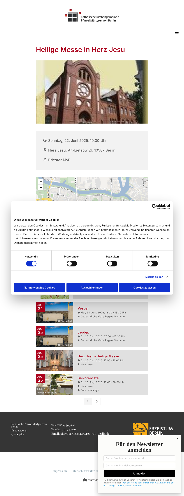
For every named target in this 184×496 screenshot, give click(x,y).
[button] (92, 34)
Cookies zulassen (145, 287)
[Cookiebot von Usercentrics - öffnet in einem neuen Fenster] (154, 206)
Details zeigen (154, 276)
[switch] (72, 263)
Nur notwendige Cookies (39, 287)
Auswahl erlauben (92, 287)
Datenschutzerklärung (85, 471)
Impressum (59, 471)
